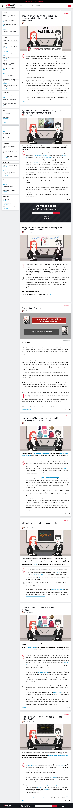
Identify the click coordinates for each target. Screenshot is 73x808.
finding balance (5, 208)
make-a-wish (5, 184)
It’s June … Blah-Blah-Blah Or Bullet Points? (10, 99)
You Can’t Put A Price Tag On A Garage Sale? (10, 40)
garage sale (5, 166)
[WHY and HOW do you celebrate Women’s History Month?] (45, 543)
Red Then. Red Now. (6, 199)
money (4, 131)
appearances (24, 513)
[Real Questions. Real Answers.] (45, 326)
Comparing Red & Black (7, 203)
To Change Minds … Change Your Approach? (10, 156)
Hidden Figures (53, 777)
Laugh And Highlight (6, 113)
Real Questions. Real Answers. (33, 308)
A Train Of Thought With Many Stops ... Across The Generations (9, 173)
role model (52, 569)
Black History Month (32, 765)
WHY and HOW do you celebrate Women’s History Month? (40, 524)
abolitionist (45, 789)
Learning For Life (7, 143)
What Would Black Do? (6, 133)
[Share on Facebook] (63, 102)
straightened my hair (43, 478)
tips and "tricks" (34, 162)
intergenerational (6, 175)
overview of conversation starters (8, 148)
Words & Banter (6, 196)
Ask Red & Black (26, 9)
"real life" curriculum (25, 298)
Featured (5, 12)
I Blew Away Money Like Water (8, 129)
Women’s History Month (38, 574)
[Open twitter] (45, 219)
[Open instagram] (48, 219)
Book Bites (5, 110)
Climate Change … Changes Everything (9, 31)
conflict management (25, 101)
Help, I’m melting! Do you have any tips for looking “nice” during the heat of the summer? (40, 419)
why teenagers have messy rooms (40, 155)
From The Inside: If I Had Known (8, 186)
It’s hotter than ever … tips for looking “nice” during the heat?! (41, 608)
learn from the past (6, 18)
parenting (23, 198)
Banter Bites (6, 92)
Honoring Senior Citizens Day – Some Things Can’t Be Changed (9, 16)
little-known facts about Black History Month (58, 755)
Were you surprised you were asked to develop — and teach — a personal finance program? (42, 228)
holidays (4, 105)
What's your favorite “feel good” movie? (9, 24)
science (4, 32)
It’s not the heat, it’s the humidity (41, 453)
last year (59, 572)
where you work (57, 692)
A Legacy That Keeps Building (8, 182)
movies (4, 25)
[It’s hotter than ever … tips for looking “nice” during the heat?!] (45, 628)
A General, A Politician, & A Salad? (8, 95)
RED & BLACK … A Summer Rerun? (8, 20)
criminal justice (5, 187)
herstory (41, 585)
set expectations (48, 157)
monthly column (5, 21)
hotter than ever (32, 647)
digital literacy (5, 153)
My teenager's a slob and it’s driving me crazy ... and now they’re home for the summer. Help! (41, 111)
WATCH (26, 6)
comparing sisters (6, 204)
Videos (4, 179)
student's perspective (6, 191)
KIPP (52, 279)
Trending (5, 37)
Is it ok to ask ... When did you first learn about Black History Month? (42, 717)
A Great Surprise (5, 120)
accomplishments (61, 765)
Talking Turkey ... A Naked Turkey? (8, 169)
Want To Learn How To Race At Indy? (9, 190)
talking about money (6, 135)
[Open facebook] (43, 219)
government (5, 29)
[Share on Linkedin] (67, 102)
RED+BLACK (25, 22)
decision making (5, 118)
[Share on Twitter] (65, 102)
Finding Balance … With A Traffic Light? (9, 206)
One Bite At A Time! (6, 137)
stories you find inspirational (57, 589)
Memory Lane (6, 162)
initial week (39, 787)
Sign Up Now (57, 212)
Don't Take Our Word (7, 126)
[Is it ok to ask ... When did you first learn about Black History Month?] (45, 737)
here (50, 294)
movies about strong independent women (35, 596)
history (23, 800)
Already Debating (6, 117)
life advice (5, 114)
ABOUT (31, 6)
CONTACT (38, 6)
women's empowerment (25, 598)
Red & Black (5, 200)
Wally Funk (41, 577)
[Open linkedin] (46, 219)
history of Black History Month (50, 785)
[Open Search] (69, 6)
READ (21, 6)
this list (35, 564)
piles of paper (5, 88)
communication (5, 100)
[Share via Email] (69, 102)
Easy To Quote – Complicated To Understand (10, 27)
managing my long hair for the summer (50, 477)
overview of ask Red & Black (26, 409)
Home (22, 9)
